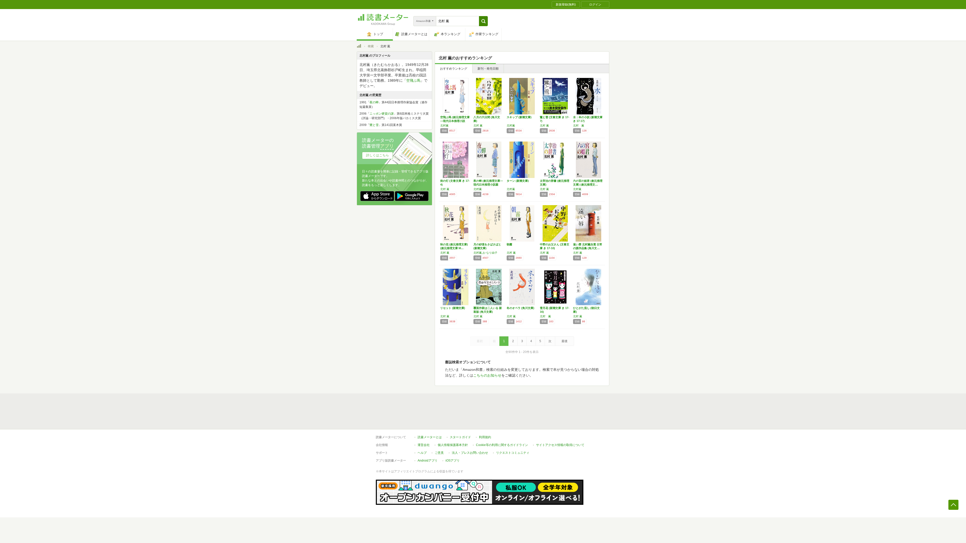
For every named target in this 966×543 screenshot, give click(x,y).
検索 (371, 46)
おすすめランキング (453, 68)
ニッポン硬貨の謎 (382, 113)
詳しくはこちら (377, 155)
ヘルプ (422, 452)
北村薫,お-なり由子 (485, 252)
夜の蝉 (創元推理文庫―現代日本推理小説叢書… (488, 184)
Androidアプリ (427, 460)
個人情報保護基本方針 (453, 444)
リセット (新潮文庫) (452, 307)
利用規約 (485, 437)
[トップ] (359, 47)
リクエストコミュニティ (512, 452)
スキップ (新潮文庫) (519, 117)
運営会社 (424, 444)
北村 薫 (477, 125)
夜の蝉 (374, 102)
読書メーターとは (430, 437)
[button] (483, 21)
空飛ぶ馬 (413, 80)
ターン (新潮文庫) (518, 180)
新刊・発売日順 (488, 68)
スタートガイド (460, 437)
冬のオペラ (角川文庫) (520, 307)
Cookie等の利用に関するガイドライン (502, 444)
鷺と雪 (374, 125)
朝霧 (509, 244)
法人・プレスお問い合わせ (470, 452)
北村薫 (444, 125)
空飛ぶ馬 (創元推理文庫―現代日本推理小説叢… (455, 121)
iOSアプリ (453, 460)
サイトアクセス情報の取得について (560, 444)
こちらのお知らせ (487, 375)
